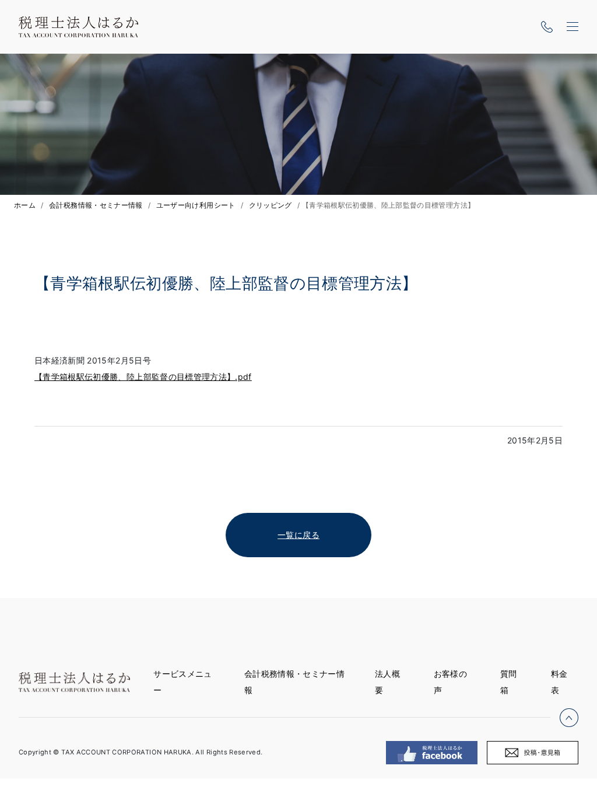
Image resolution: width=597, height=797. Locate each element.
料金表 (559, 682)
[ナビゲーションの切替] (572, 27)
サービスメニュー (182, 682)
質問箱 (508, 682)
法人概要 (387, 682)
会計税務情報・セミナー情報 (96, 205)
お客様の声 (450, 682)
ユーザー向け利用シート (196, 205)
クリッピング (270, 205)
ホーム (25, 205)
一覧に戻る (298, 535)
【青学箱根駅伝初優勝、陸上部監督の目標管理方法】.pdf (143, 377)
